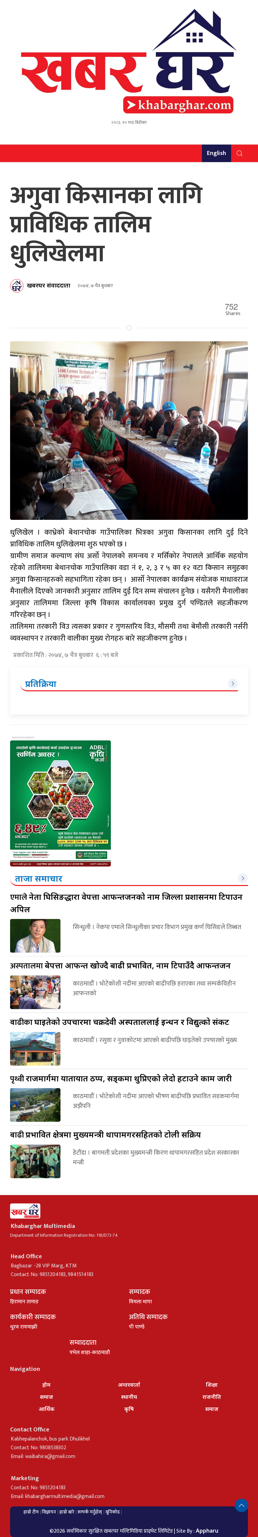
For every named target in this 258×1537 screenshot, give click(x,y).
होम (46, 1384)
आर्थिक (46, 1409)
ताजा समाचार (38, 878)
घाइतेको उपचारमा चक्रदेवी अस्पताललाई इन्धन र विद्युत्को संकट (119, 1021)
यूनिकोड (112, 1512)
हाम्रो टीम (31, 1512)
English (216, 153)
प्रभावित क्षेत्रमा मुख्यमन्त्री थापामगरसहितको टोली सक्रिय (105, 1134)
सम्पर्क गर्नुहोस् (90, 1512)
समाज (46, 1396)
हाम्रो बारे (66, 1512)
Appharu (207, 1530)
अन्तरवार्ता (129, 1384)
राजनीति (212, 1396)
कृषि (129, 1409)
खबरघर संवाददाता (48, 285)
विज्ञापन (49, 1512)
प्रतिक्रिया (40, 683)
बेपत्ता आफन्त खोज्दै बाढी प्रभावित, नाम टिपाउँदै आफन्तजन (120, 965)
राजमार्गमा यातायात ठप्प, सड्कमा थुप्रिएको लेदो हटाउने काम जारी (121, 1078)
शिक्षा (212, 1384)
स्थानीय (129, 1396)
